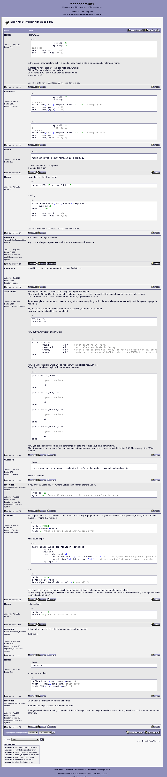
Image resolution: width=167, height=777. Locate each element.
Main (20, 22)
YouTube (104, 773)
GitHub (97, 773)
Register (89, 12)
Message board (104, 770)
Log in (98, 14)
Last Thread (143, 741)
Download (69, 770)
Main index (58, 770)
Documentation (80, 770)
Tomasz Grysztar (81, 773)
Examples (92, 770)
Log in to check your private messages (79, 14)
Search (81, 12)
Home (74, 12)
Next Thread (154, 741)
